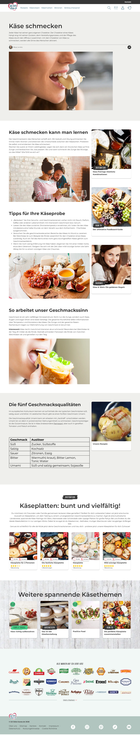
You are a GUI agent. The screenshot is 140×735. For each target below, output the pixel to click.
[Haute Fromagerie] (39, 682)
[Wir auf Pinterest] (101, 727)
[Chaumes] (64, 682)
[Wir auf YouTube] (129, 727)
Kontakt (128, 2)
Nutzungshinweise (31, 729)
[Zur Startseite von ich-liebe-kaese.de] (13, 6)
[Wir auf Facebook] (73, 727)
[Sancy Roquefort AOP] (113, 692)
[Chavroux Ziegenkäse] (39, 671)
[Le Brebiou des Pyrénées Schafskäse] (51, 692)
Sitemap (23, 726)
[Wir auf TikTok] (115, 727)
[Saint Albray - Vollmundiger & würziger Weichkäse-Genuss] (101, 671)
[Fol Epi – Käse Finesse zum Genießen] (27, 671)
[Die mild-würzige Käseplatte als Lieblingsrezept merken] (128, 535)
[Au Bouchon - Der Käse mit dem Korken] (113, 681)
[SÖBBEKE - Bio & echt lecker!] (51, 682)
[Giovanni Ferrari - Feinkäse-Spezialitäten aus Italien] (51, 671)
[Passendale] (26, 692)
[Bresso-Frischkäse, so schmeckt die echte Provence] (64, 671)
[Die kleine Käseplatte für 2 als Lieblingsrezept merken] (34, 535)
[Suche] (109, 8)
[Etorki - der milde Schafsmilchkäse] (101, 682)
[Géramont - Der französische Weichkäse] (14, 671)
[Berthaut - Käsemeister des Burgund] (126, 692)
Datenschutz (15, 729)
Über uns (13, 726)
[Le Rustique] (113, 671)
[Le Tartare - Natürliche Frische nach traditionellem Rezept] (88, 681)
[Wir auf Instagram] (87, 727)
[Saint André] (88, 671)
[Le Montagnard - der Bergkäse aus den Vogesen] (64, 692)
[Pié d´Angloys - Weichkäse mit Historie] (76, 692)
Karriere (33, 726)
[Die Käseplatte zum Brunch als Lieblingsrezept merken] (96, 535)
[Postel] (39, 692)
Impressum (54, 726)
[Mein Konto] (122, 8)
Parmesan (58, 424)
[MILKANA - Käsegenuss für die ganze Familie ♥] (126, 671)
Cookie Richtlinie (49, 729)
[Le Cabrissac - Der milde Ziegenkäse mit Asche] (101, 692)
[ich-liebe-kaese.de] (12, 716)
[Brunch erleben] (14, 682)
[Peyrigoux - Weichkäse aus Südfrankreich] (126, 681)
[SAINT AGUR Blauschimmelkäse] (27, 682)
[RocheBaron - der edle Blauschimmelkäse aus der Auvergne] (14, 692)
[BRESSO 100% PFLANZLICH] (76, 671)
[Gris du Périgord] (76, 682)
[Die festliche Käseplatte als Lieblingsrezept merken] (65, 535)
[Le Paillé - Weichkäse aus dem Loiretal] (88, 692)
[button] (129, 47)
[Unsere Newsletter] (116, 8)
